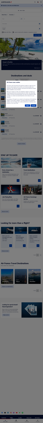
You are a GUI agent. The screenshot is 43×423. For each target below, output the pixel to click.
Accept (33, 105)
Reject (27, 105)
